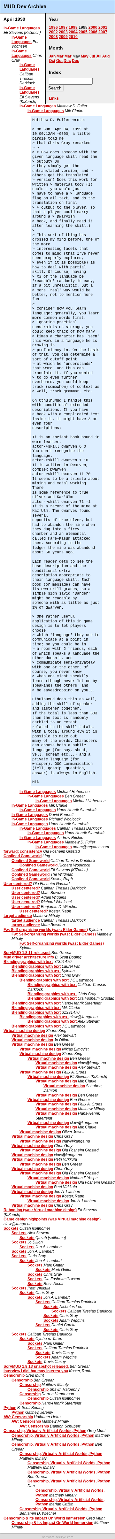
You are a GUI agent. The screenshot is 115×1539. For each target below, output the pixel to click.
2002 (53, 32)
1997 (63, 27)
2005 (83, 32)
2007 (102, 32)
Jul (92, 56)
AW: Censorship (18, 1417)
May (84, 56)
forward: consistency (23, 851)
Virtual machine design (24, 1030)
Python (10, 1407)
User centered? (18, 883)
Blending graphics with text (28, 961)
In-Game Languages (22, 28)
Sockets (11, 1228)
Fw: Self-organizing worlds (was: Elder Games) (46, 929)
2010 (73, 37)
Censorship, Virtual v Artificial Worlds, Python (45, 1430)
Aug (106, 56)
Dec (67, 60)
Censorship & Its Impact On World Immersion (44, 1518)
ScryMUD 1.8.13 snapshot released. (36, 1366)
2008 (53, 37)
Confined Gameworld (23, 856)
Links (54, 98)
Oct (52, 60)
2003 (63, 32)
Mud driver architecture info (29, 957)
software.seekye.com (57, 1537)
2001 (102, 27)
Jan (52, 56)
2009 (63, 37)
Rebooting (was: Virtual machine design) (40, 1210)
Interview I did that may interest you (36, 1371)
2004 (73, 32)
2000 (92, 27)
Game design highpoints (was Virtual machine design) (52, 1219)
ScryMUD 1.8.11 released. (27, 952)
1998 (73, 27)
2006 (92, 32)
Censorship (14, 1375)
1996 (53, 27)
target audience (18, 915)
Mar (60, 56)
